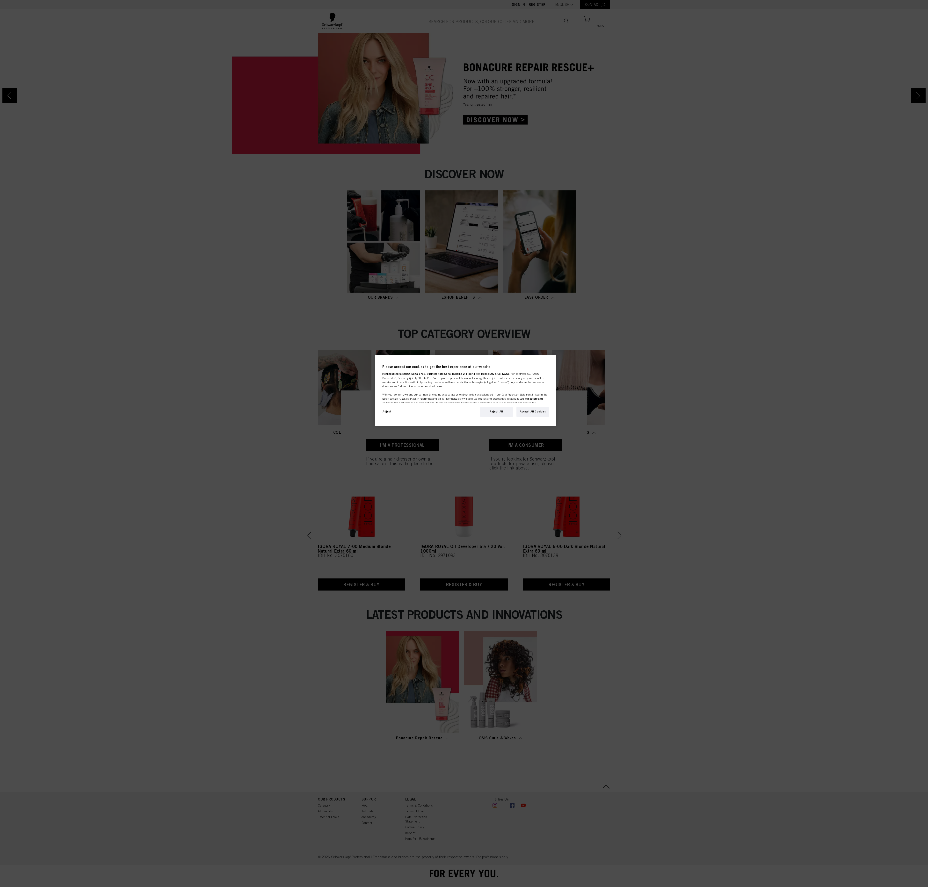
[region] (465, 390)
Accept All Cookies (533, 411)
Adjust (387, 411)
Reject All (496, 411)
